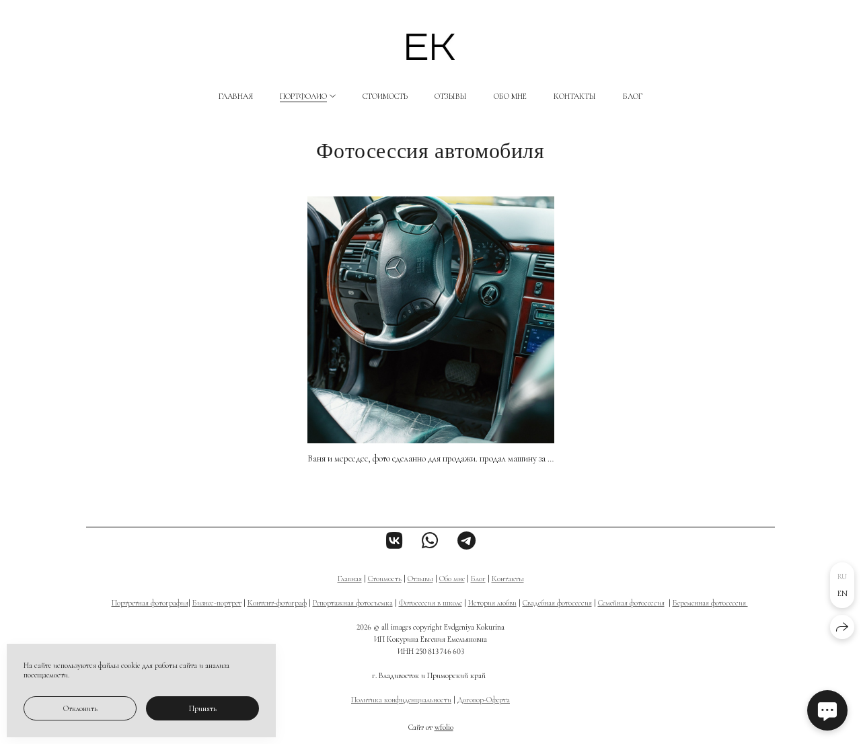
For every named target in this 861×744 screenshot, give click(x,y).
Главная (236, 96)
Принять (203, 708)
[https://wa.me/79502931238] (430, 541)
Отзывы (451, 96)
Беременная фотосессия (710, 602)
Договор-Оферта (483, 699)
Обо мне (510, 96)
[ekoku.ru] (430, 47)
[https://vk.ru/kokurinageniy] (394, 541)
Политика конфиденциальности (401, 699)
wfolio (444, 727)
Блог (632, 96)
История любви (492, 602)
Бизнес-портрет (216, 602)
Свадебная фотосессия (557, 602)
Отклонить (80, 708)
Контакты (575, 96)
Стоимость (385, 96)
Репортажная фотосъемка (353, 602)
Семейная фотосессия (631, 602)
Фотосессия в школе (430, 602)
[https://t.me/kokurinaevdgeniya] (466, 541)
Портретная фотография (150, 602)
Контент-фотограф (277, 602)
